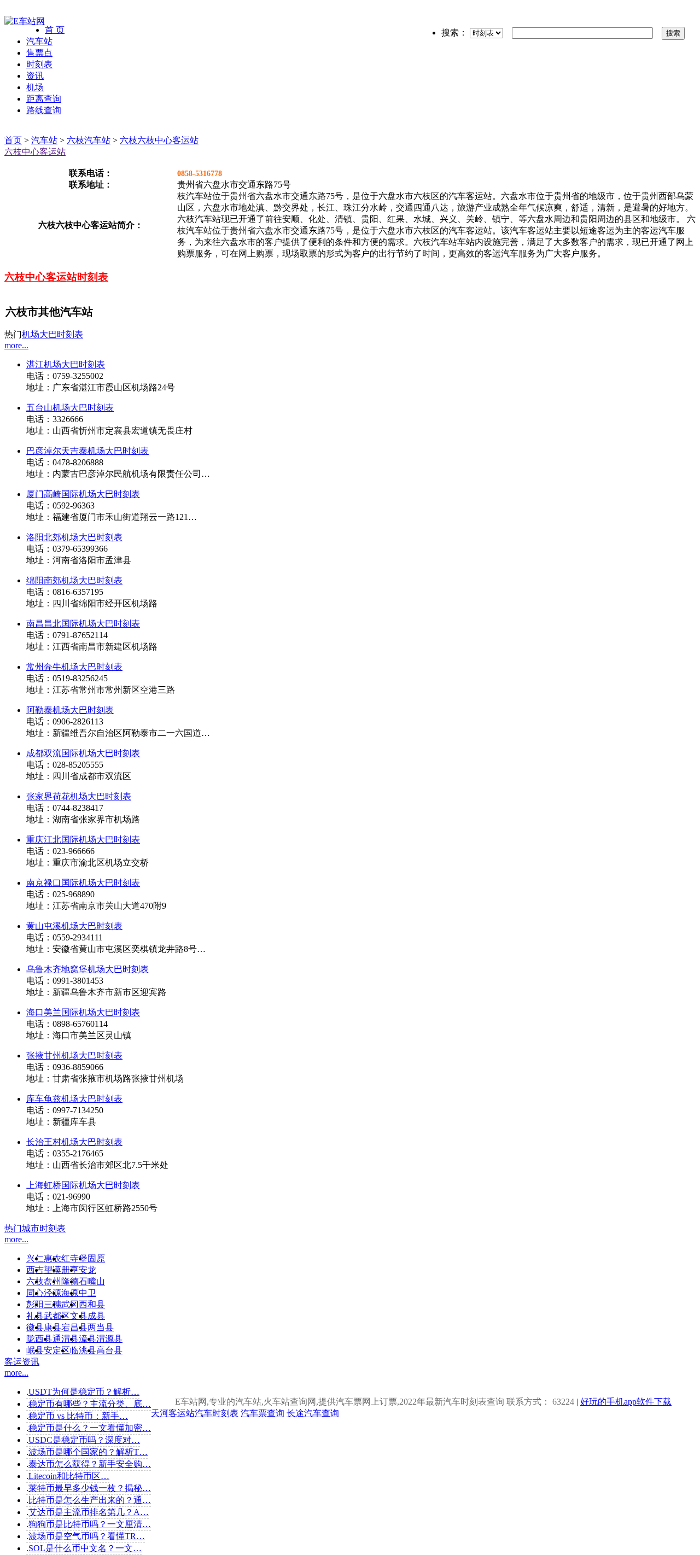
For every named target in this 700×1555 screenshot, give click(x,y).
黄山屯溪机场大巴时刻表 (74, 926)
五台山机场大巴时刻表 (70, 407)
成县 (96, 1315)
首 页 (55, 29)
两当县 (101, 1327)
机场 (35, 87)
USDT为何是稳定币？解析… (83, 1391)
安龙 (87, 1270)
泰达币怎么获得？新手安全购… (89, 1464)
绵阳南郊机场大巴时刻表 (74, 580)
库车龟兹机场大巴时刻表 (74, 1098)
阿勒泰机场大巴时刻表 (70, 710)
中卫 (87, 1292)
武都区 (57, 1315)
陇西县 (39, 1338)
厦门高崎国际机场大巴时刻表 (83, 494)
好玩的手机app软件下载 (626, 1401)
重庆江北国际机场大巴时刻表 (83, 839)
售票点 (39, 52)
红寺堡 (74, 1258)
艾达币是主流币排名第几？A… (88, 1512)
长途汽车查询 (313, 1413)
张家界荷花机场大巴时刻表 (78, 796)
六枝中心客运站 (35, 151)
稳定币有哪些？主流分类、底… (89, 1403)
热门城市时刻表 (35, 1228)
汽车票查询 (262, 1413)
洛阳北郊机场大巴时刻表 (74, 537)
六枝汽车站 (88, 140)
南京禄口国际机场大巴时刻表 (83, 882)
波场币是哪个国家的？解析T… (88, 1452)
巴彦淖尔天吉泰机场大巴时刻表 (87, 450)
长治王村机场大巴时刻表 (74, 1142)
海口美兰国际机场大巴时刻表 (83, 1012)
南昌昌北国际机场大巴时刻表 (83, 623)
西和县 (92, 1304)
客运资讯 (21, 1361)
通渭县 (65, 1338)
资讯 (35, 75)
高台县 (109, 1350)
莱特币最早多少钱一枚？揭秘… (89, 1488)
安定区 (57, 1350)
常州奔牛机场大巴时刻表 (74, 666)
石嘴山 (92, 1281)
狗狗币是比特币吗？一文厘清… (89, 1524)
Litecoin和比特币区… (68, 1476)
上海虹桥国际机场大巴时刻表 (83, 1185)
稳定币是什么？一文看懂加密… (89, 1428)
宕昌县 (74, 1327)
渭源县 (109, 1338)
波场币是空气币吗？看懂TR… (86, 1536)
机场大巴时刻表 (52, 334)
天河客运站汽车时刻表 (194, 1413)
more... (16, 345)
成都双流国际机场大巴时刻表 (83, 753)
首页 (13, 140)
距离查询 (43, 98)
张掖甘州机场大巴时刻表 (74, 1055)
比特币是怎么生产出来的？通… (89, 1500)
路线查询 (43, 110)
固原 (96, 1258)
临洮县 (83, 1350)
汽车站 (39, 41)
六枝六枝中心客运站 (159, 140)
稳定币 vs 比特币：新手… (78, 1415)
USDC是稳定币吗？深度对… (84, 1440)
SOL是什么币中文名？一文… (85, 1548)
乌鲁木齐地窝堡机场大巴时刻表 (87, 969)
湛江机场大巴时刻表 (65, 364)
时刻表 (39, 64)
